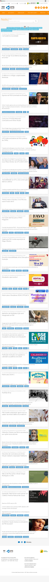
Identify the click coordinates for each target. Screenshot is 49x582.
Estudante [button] (11, 12)
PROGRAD (5, 193)
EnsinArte (27, 211)
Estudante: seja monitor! (10, 277)
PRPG (12, 193)
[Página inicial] (3, 8)
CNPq (16, 153)
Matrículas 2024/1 (8, 374)
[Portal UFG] (10, 9)
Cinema (22, 153)
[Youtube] (41, 8)
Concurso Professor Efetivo (17, 131)
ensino (4, 536)
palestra (12, 69)
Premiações (15, 447)
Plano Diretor (6, 173)
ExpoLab (13, 211)
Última (25, 542)
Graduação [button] (21, 12)
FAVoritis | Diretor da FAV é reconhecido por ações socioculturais (15, 433)
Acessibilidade (6, 270)
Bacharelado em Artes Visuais (23, 69)
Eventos (5, 487)
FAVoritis (22, 447)
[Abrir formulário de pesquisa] (48, 13)
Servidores (14, 173)
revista (11, 232)
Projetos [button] (42, 12)
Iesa (10, 288)
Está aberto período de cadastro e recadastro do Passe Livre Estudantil (14, 336)
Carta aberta (14, 49)
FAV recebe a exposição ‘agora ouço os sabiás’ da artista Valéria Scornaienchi (14, 413)
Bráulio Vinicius (6, 447)
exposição (5, 250)
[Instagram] (39, 8)
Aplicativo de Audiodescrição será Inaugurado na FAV (13, 314)
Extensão (5, 232)
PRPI (17, 193)
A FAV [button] (3, 12)
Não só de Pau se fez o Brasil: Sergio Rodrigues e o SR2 (13, 474)
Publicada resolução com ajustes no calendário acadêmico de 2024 (13, 355)
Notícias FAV (6, 49)
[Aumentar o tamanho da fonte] (31, 3)
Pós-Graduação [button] (32, 12)
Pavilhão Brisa (6, 393)
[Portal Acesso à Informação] (44, 552)
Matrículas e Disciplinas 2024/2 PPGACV (15, 295)
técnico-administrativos (24, 173)
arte (13, 270)
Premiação (19, 112)
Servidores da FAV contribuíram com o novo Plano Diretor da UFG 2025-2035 (15, 161)
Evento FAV (5, 69)
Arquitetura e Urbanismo (8, 112)
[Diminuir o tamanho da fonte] (33, 3)
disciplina (5, 406)
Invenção (25, 270)
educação (19, 270)
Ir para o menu (14, 3)
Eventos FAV (6, 211)
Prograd (5, 288)
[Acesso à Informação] (28, 3)
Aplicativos (10, 328)
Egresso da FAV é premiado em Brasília (14, 95)
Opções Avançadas (33, 22)
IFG (20, 49)
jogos (4, 328)
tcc (24, 112)
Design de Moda (19, 232)
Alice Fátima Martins (7, 153)
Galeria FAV (14, 88)
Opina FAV (20, 211)
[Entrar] (1, 1)
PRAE (22, 193)
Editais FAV (5, 131)
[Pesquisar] (36, 21)
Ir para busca (22, 3)
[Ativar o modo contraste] (35, 3)
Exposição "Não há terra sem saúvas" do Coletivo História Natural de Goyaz (15, 494)
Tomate (28, 153)
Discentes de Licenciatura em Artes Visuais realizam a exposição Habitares (14, 455)
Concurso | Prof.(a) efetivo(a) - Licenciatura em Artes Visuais (12, 119)
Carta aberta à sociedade (10, 36)
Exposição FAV (6, 88)
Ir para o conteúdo (5, 3)
